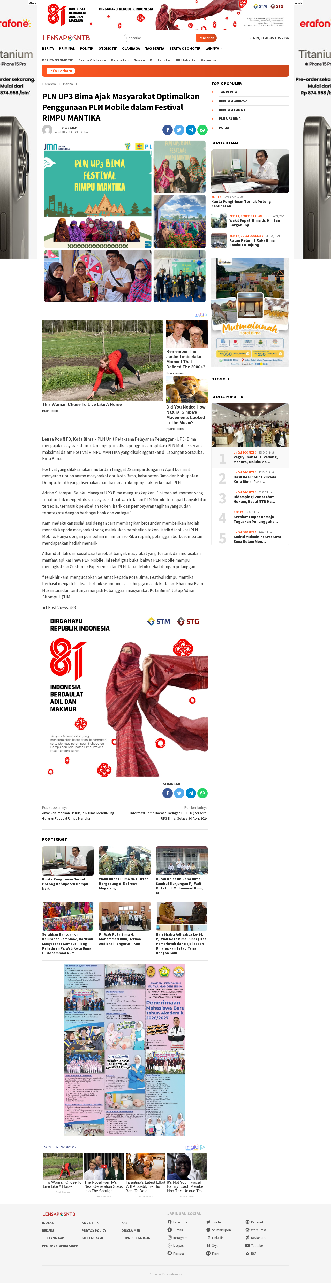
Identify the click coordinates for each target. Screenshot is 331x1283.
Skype (216, 1245)
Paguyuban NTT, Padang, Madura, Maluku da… (256, 459)
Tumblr (178, 1230)
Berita (216, 197)
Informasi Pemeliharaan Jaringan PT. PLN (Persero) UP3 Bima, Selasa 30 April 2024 (169, 813)
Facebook (180, 1222)
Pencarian (206, 37)
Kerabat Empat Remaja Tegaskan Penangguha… (256, 519)
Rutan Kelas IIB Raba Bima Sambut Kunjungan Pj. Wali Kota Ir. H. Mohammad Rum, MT (179, 886)
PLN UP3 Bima (229, 119)
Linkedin (218, 1238)
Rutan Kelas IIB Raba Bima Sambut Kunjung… (252, 242)
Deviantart (258, 1238)
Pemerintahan (251, 216)
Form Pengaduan (136, 1238)
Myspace (179, 1245)
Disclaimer (131, 1230)
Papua (224, 127)
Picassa (178, 1253)
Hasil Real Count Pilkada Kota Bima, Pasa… (255, 479)
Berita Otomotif (234, 110)
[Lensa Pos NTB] (66, 37)
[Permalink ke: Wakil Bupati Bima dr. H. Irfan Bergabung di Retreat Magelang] (125, 860)
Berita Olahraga (233, 101)
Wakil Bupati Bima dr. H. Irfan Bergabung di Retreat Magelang (123, 884)
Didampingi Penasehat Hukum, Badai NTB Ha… (254, 499)
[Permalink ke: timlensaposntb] (47, 129)
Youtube (257, 1245)
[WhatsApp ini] (202, 130)
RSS (253, 1253)
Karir (126, 1223)
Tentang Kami (53, 1238)
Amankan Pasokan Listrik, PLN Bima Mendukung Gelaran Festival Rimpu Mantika (78, 813)
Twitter (217, 1222)
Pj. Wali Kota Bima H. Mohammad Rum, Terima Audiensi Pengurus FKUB (120, 939)
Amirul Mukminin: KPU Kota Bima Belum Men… (257, 539)
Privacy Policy (94, 1230)
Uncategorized (251, 236)
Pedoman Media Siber (60, 1246)
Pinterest (257, 1222)
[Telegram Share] (191, 130)
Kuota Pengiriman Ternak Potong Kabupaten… (241, 204)
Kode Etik (90, 1223)
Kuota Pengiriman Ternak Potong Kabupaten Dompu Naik (65, 884)
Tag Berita (228, 92)
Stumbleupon (221, 1230)
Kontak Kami (92, 1238)
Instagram (180, 1238)
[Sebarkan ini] (167, 130)
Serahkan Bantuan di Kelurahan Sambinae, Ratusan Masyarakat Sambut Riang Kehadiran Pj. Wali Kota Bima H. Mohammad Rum (67, 943)
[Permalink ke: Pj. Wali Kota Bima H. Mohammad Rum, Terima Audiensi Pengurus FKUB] (125, 916)
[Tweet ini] (179, 130)
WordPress (258, 1230)
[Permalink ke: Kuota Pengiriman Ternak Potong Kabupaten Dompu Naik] (68, 861)
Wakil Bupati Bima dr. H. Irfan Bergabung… (254, 222)
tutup (32, 2)
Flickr (215, 1253)
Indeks (48, 1223)
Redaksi (48, 1230)
